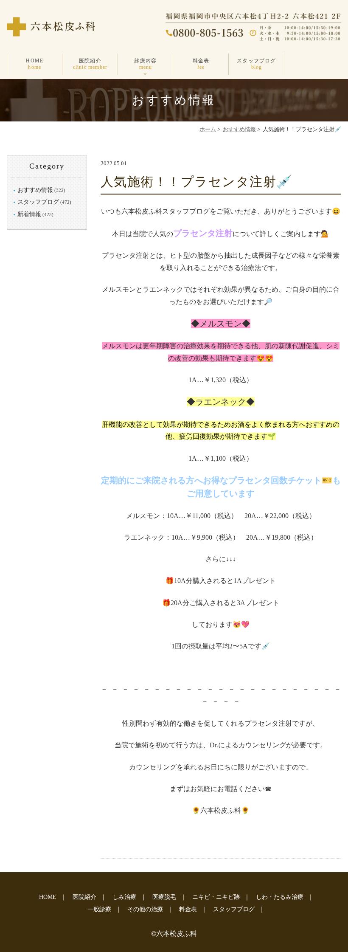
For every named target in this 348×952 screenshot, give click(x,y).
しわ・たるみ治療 (279, 897)
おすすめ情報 (239, 129)
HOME (34, 64)
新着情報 (29, 214)
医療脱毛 (164, 897)
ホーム (207, 129)
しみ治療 (124, 897)
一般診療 (99, 909)
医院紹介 (90, 64)
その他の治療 (145, 909)
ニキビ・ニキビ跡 (216, 897)
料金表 (201, 64)
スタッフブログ (256, 64)
